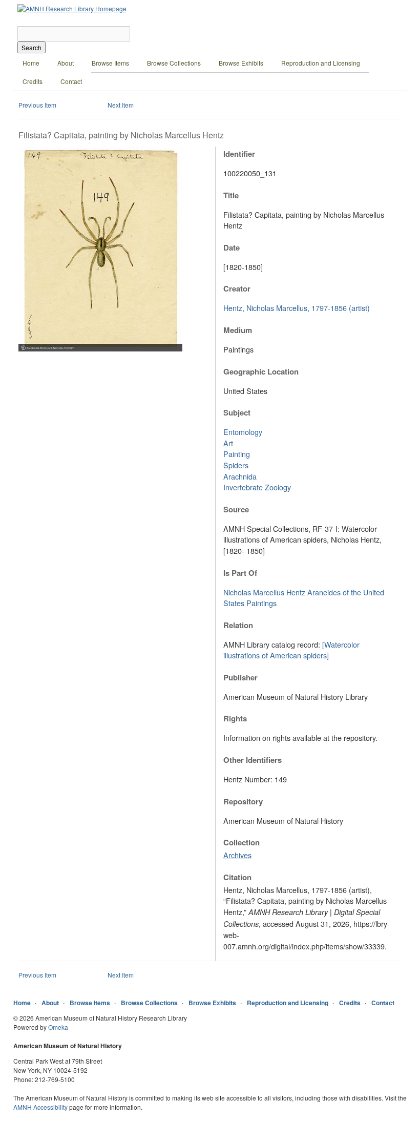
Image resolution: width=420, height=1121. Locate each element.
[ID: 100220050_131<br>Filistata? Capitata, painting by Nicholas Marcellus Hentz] (100, 348)
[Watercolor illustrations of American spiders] (291, 650)
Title (231, 195)
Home (31, 62)
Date (231, 247)
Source (236, 509)
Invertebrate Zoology (257, 487)
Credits (33, 81)
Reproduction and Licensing (320, 62)
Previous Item (37, 104)
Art (228, 443)
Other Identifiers (252, 759)
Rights (235, 718)
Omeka (58, 1027)
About (65, 62)
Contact (71, 81)
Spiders (235, 465)
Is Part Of (240, 572)
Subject (236, 412)
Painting (236, 453)
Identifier (239, 153)
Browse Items (110, 62)
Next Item (121, 104)
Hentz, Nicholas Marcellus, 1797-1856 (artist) (296, 307)
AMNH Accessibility (40, 1107)
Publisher (240, 677)
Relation (238, 625)
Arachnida (240, 476)
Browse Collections (174, 62)
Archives (237, 854)
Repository (243, 801)
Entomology (242, 431)
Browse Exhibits (241, 62)
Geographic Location (261, 371)
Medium (237, 330)
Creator (236, 288)
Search (31, 47)
